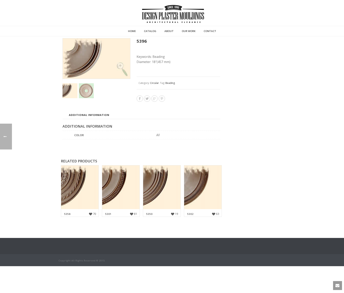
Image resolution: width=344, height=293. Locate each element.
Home (132, 31)
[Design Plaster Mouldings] (173, 14)
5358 (67, 214)
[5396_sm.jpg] (70, 90)
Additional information (89, 115)
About (169, 31)
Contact (210, 31)
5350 (149, 214)
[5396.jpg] (86, 90)
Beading (170, 83)
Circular (154, 83)
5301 (108, 214)
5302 (190, 214)
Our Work (188, 31)
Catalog (150, 31)
